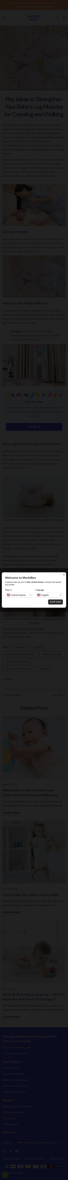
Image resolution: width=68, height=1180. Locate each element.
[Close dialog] (63, 574)
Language (39, 590)
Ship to (8, 590)
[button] (19, 595)
